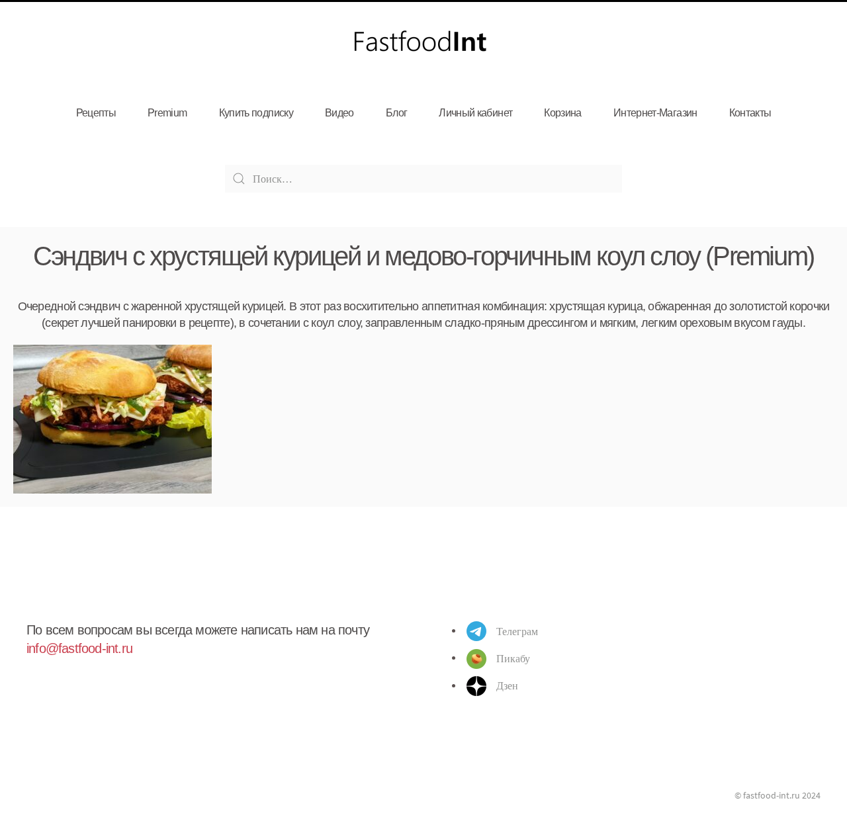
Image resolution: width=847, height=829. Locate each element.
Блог (396, 112)
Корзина (563, 112)
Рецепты (96, 112)
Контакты (750, 112)
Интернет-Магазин (655, 112)
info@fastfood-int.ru (79, 648)
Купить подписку (256, 112)
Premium (167, 112)
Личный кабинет (475, 112)
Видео (339, 112)
